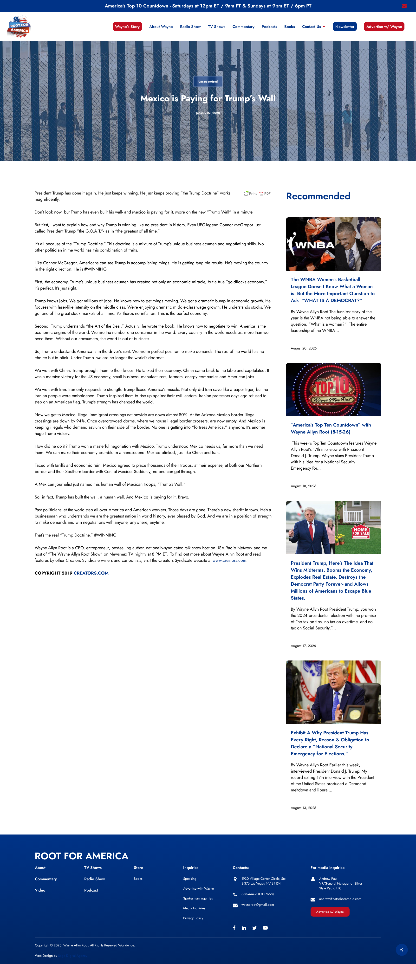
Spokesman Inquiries (198, 898)
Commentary (46, 879)
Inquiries (190, 867)
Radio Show (94, 879)
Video (40, 890)
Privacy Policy (193, 918)
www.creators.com (229, 560)
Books (138, 878)
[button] (330, 912)
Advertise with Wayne (198, 888)
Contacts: (241, 867)
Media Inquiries (194, 908)
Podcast (91, 890)
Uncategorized (208, 81)
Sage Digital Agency (72, 955)
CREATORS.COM (91, 573)
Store (138, 867)
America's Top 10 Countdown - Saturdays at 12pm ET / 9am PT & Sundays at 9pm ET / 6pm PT (208, 5)
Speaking (189, 878)
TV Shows (93, 867)
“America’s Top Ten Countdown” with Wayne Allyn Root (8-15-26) (331, 428)
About (40, 867)
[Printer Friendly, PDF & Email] (257, 195)
